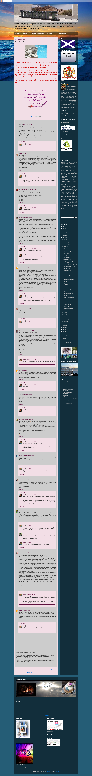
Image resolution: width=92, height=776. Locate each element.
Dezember (66, 239)
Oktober (65, 242)
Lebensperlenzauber (23, 189)
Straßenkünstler (64, 198)
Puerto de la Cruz (65, 193)
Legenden (63, 186)
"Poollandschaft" (67, 263)
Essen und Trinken (66, 174)
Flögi (20, 511)
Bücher (71, 167)
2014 (64, 327)
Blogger (57, 771)
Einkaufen (74, 172)
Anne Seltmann (22, 330)
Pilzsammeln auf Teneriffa (66, 192)
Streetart (69, 198)
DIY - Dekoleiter (67, 255)
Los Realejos (73, 186)
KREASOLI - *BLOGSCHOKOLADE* (67, 385)
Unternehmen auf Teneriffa (71, 201)
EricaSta (21, 217)
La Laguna (69, 185)
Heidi (20, 552)
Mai (65, 314)
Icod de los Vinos (67, 179)
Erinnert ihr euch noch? (72, 173)
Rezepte (71, 193)
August (65, 246)
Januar (65, 321)
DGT (63, 136)
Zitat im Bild (20, 118)
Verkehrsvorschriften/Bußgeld (72, 202)
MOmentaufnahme (67, 250)
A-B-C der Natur (64, 162)
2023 (64, 226)
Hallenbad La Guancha (68, 286)
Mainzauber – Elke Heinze (68, 389)
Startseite (17, 33)
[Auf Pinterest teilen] (40, 116)
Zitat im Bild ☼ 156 (67, 268)
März (65, 318)
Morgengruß (66, 301)
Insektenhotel (66, 302)
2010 (64, 335)
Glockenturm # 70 (67, 304)
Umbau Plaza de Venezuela (69, 297)
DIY (70, 172)
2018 (64, 235)
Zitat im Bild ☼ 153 (67, 310)
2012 (64, 331)
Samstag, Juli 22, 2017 (27, 124)
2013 (64, 329)
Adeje (73, 163)
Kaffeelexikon (75, 181)
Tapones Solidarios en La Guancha (68, 283)
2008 (64, 338)
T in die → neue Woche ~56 (69, 308)
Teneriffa (64, 115)
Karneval (63, 183)
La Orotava (75, 185)
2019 (64, 234)
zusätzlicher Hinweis (61, 33)
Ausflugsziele (74, 166)
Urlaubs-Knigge (64, 202)
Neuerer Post (18, 670)
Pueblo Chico (74, 192)
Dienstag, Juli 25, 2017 (31, 626)
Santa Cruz (70, 195)
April (65, 316)
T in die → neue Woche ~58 (69, 279)
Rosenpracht (66, 277)
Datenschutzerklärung (38, 33)
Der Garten (69, 170)
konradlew (49, 771)
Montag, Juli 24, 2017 (31, 542)
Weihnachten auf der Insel (67, 205)
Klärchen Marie (22, 455)
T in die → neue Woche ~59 (69, 266)
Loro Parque (68, 186)
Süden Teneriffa (74, 198)
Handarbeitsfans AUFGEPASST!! (70, 264)
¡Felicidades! (66, 299)
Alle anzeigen (75, 398)
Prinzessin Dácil (67, 275)
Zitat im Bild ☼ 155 (67, 281)
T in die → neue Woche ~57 (69, 293)
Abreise (70, 163)
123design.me (22, 267)
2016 (64, 324)
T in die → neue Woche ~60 (69, 251)
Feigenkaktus (66, 306)
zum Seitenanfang (69, 156)
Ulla (20, 370)
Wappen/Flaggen (64, 203)
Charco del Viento (69, 169)
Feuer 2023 (67, 176)
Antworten (21, 139)
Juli (65, 248)
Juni (65, 312)
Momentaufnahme (71, 189)
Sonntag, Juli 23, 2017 (31, 255)
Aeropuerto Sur (65, 121)
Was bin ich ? (72, 204)
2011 (64, 333)
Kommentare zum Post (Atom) (26, 672)
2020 (64, 232)
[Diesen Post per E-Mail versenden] (35, 116)
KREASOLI (21, 419)
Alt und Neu (66, 291)
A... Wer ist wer (72, 162)
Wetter (75, 205)
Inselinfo (69, 181)
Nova (24, 144)
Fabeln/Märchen (74, 174)
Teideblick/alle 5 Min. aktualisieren (69, 113)
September (66, 244)
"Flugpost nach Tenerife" (69, 261)
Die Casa (66, 172)
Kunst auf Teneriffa (70, 183)
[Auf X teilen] (37, 116)
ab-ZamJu (21, 610)
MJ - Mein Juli (67, 257)
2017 (64, 237)
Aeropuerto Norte (65, 122)
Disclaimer (49, 33)
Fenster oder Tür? (67, 272)
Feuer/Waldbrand (74, 176)
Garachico (66, 177)
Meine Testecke (65, 395)
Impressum (26, 33)
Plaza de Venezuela (67, 289)
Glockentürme (72, 177)
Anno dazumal (68, 166)
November (66, 241)
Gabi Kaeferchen (22, 308)
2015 (64, 325)
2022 (64, 228)
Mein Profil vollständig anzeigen (67, 107)
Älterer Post (53, 670)
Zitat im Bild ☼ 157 (67, 253)
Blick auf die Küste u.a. (67, 112)
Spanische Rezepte (66, 196)
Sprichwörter (74, 196)
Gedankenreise (65, 381)
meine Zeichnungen (67, 187)
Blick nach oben (65, 167)
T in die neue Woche (67, 199)
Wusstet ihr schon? (66, 207)
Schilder (75, 195)
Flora (62, 177)
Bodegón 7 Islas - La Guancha (70, 274)
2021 (64, 230)
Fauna (62, 176)
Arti (20, 153)
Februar (65, 319)
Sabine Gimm (22, 479)
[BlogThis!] (36, 116)
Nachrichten (74, 191)
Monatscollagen (64, 191)
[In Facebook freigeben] (39, 116)
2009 (64, 337)
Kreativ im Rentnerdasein (67, 392)
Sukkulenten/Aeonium (68, 288)
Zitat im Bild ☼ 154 (67, 295)
